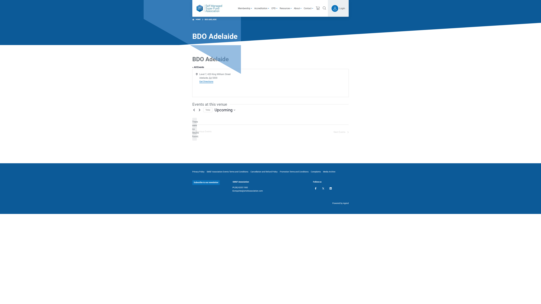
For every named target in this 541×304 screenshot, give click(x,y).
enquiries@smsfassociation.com (248, 191)
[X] (323, 188)
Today (208, 110)
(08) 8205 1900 (241, 187)
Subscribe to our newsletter (206, 182)
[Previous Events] (194, 110)
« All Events (198, 67)
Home (198, 20)
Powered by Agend (340, 203)
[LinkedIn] (331, 188)
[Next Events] (199, 110)
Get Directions (206, 81)
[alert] (194, 129)
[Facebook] (315, 188)
